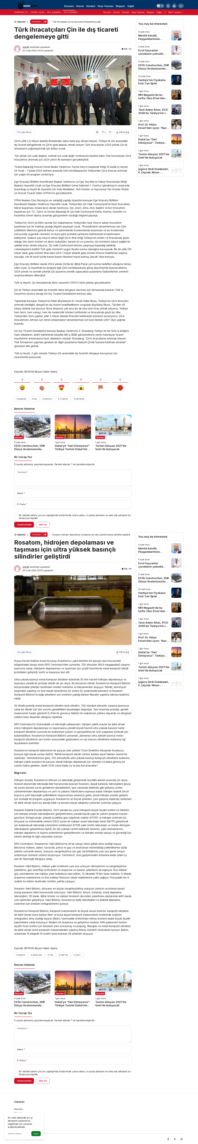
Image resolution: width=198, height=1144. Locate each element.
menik (25, 47)
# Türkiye (63, 399)
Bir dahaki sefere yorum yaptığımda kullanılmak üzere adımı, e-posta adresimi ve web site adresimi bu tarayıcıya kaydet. (75, 517)
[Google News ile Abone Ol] (24, 132)
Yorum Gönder (24, 525)
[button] (174, 5)
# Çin (34, 399)
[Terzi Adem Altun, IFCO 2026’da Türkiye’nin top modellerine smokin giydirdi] (160, 109)
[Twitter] (174, 1138)
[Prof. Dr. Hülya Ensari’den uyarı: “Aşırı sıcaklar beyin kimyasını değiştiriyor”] (160, 124)
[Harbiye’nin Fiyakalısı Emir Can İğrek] (160, 80)
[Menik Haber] (28, 5)
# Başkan (21, 399)
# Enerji (21, 955)
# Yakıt (77, 955)
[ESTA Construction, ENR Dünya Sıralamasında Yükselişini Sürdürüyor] (32, 433)
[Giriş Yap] (181, 5)
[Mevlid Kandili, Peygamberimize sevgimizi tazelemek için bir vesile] (160, 35)
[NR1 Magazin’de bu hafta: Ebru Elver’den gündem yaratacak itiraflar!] (160, 94)
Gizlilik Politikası (14, 1134)
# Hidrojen (36, 955)
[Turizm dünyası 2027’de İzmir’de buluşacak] (113, 433)
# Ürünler (79, 399)
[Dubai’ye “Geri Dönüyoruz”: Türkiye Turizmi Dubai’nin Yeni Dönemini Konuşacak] (73, 433)
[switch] (160, 6)
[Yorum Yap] (97, 132)
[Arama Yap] (168, 5)
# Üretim (63, 955)
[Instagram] (181, 1138)
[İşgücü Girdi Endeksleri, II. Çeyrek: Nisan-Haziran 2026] (160, 169)
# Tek (50, 955)
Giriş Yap (43, 525)
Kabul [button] (36, 1134)
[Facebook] (168, 1138)
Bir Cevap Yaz (23, 457)
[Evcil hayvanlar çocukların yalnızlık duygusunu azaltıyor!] (160, 50)
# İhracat (47, 399)
